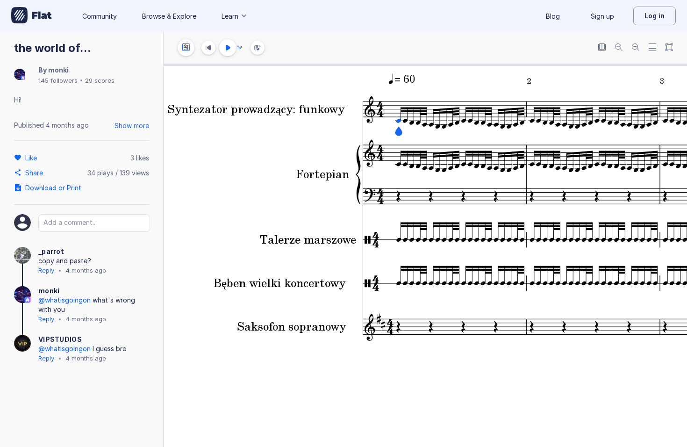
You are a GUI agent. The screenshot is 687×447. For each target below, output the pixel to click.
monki (58, 70)
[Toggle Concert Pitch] (602, 48)
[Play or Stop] (227, 47)
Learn (230, 16)
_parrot (51, 251)
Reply (46, 270)
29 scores (99, 80)
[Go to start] (208, 48)
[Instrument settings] (186, 47)
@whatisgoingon (64, 300)
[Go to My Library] (31, 16)
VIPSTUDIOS (60, 339)
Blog (553, 16)
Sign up (602, 16)
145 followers (58, 80)
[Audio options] (239, 47)
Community (99, 16)
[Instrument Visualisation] (257, 48)
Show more (131, 126)
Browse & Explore (169, 16)
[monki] (19, 75)
